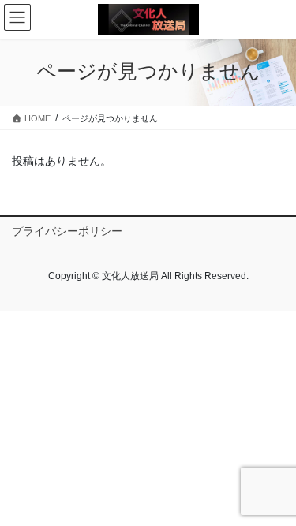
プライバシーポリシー (67, 231)
